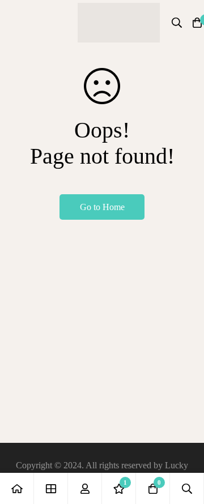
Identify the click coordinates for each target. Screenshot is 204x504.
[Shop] (51, 488)
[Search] (177, 22)
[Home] (17, 488)
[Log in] (85, 488)
